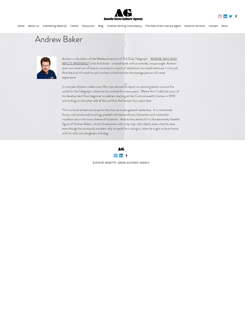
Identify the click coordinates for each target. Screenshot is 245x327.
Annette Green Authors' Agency (123, 19)
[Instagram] (220, 16)
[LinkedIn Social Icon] (225, 16)
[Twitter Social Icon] (115, 155)
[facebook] (236, 16)
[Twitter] (230, 16)
